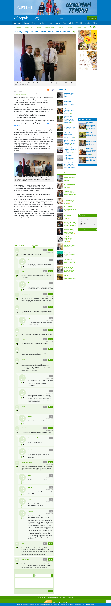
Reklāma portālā (52, 597)
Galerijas (87, 23)
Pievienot (50, 591)
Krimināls (42, 23)
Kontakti (70, 597)
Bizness (26, 23)
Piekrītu (87, 604)
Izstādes (61, 27)
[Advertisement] (34, 231)
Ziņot (45, 249)
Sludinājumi (92, 18)
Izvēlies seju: (37, 572)
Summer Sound (49, 27)
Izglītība (70, 27)
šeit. (83, 604)
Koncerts (18, 27)
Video (95, 23)
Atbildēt (50, 249)
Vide (64, 23)
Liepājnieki (17, 23)
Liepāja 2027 (29, 27)
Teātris (39, 27)
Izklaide (71, 23)
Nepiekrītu (91, 604)
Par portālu (62, 597)
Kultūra (34, 23)
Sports (57, 23)
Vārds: (16, 572)
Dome (50, 23)
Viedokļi (79, 23)
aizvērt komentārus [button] (34, 245)
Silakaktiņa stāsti (82, 27)
